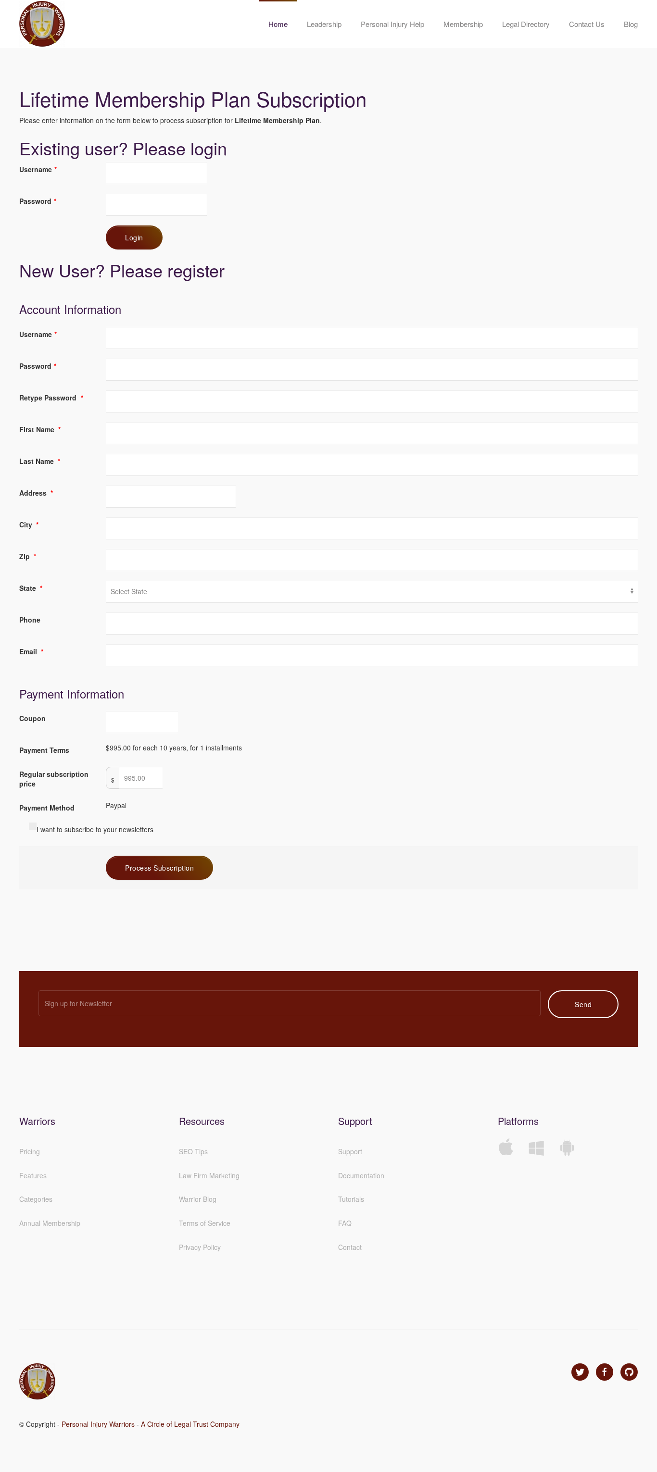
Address (36, 493)
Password (37, 201)
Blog (631, 24)
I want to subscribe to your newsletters (95, 829)
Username (38, 169)
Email (31, 651)
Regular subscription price (53, 778)
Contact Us (587, 24)
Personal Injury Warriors (98, 1424)
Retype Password (51, 397)
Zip (27, 556)
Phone (29, 619)
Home (278, 24)
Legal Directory (526, 24)
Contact (350, 1247)
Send (583, 1004)
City (28, 524)
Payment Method (47, 807)
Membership (463, 24)
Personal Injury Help (392, 24)
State (30, 588)
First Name (40, 429)
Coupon (32, 718)
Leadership (324, 24)
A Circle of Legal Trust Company (190, 1424)
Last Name (39, 461)
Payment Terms (44, 750)
